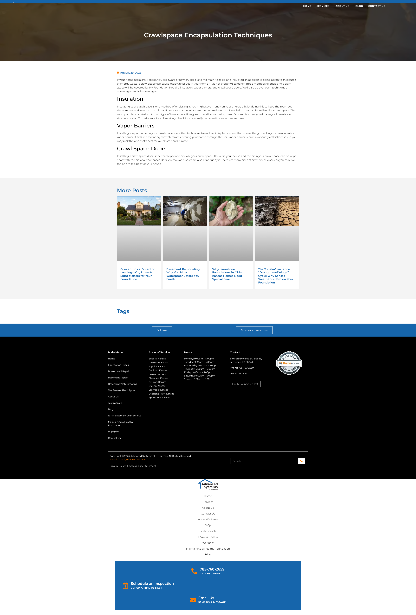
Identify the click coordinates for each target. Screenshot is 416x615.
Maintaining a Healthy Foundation (208, 548)
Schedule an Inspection (152, 583)
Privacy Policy (118, 465)
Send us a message (212, 602)
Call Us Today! (210, 573)
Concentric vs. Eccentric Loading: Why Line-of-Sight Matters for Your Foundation (137, 274)
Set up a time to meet (146, 587)
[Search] (301, 461)
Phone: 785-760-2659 (242, 367)
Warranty (208, 542)
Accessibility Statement (142, 465)
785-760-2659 (212, 569)
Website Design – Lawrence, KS (127, 459)
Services (208, 501)
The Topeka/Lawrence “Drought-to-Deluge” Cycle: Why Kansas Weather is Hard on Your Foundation (275, 276)
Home (208, 496)
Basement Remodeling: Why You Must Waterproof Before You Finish (183, 274)
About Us (208, 507)
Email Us (206, 598)
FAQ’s (208, 525)
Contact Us (208, 513)
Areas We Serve (208, 519)
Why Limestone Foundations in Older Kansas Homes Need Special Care (227, 274)
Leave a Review (238, 373)
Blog (208, 554)
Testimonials (208, 531)
